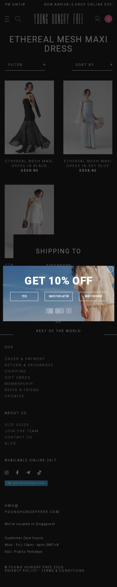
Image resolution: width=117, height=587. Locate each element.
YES (24, 296)
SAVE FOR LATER (58, 296)
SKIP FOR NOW (93, 296)
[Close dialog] (110, 269)
